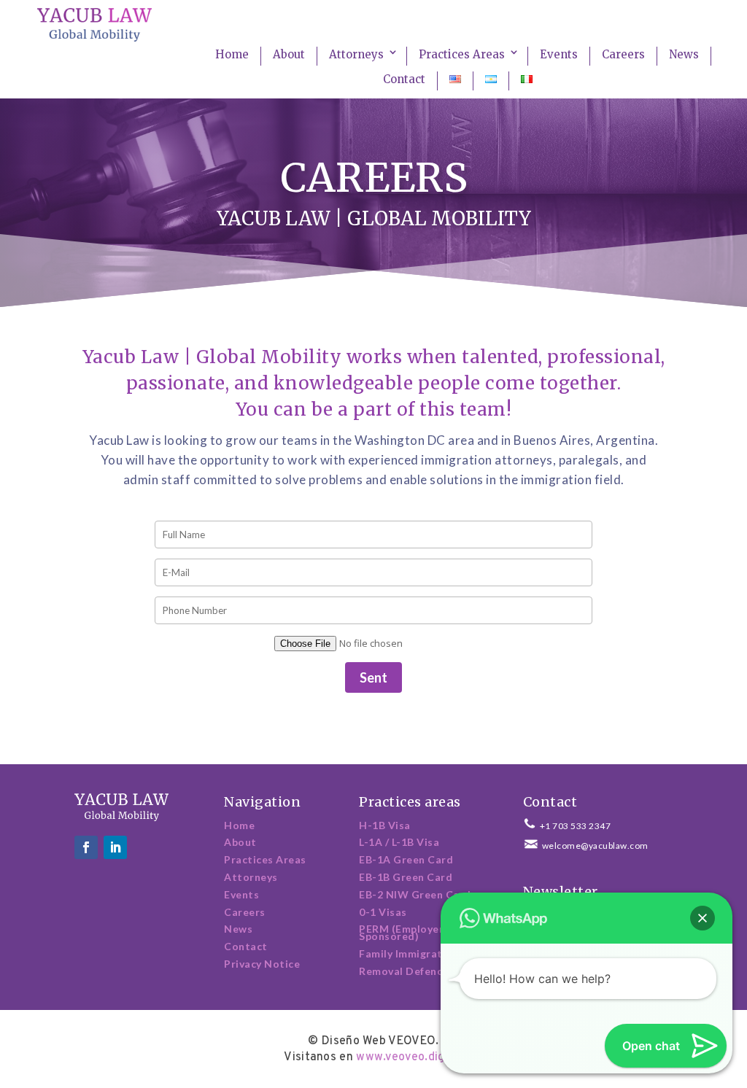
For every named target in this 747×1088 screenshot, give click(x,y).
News (684, 54)
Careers (623, 54)
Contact (404, 79)
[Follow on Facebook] (86, 847)
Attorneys (356, 54)
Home (232, 54)
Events (559, 54)
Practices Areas (462, 54)
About (289, 54)
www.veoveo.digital (409, 1057)
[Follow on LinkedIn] (115, 847)
